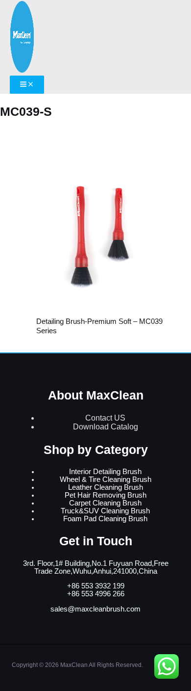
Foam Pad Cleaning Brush (105, 519)
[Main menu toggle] (27, 85)
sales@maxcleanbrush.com (95, 609)
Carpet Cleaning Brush (105, 503)
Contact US (105, 418)
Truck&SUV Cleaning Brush (105, 511)
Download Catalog (105, 427)
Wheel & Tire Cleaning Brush (105, 479)
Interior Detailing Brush (105, 472)
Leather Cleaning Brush (105, 487)
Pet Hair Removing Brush (105, 495)
